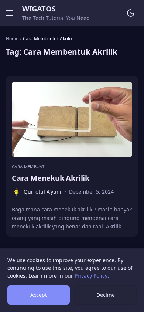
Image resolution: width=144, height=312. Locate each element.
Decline (105, 294)
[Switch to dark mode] (130, 13)
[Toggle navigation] (9, 13)
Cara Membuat (28, 166)
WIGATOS (38, 9)
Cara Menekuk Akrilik (50, 178)
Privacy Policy (91, 275)
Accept (38, 294)
